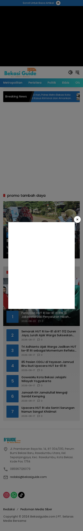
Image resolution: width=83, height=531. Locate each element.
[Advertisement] (41, 265)
